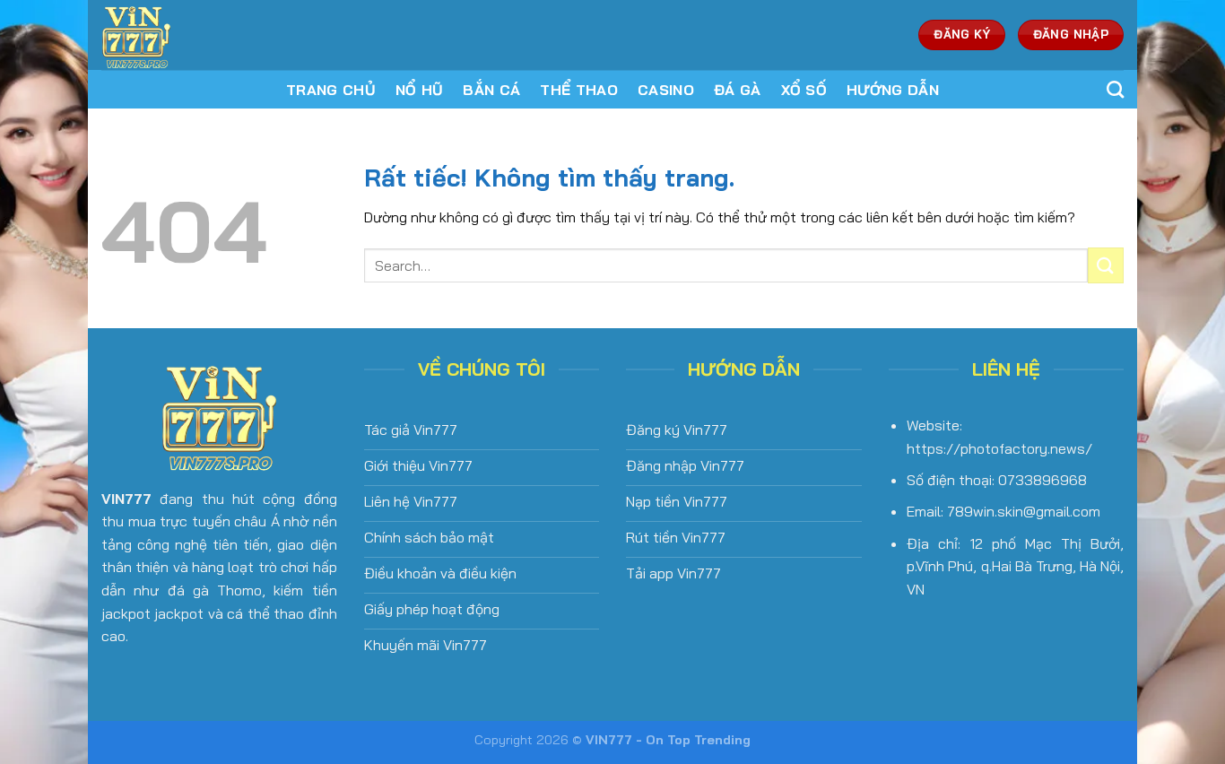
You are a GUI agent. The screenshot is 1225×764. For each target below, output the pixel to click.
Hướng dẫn (893, 90)
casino (666, 90)
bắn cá (491, 90)
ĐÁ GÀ (737, 90)
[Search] (1115, 89)
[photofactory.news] (220, 35)
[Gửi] (1106, 264)
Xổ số (804, 90)
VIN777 (126, 499)
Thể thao (579, 90)
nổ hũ (419, 90)
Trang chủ (331, 90)
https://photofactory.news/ (999, 448)
